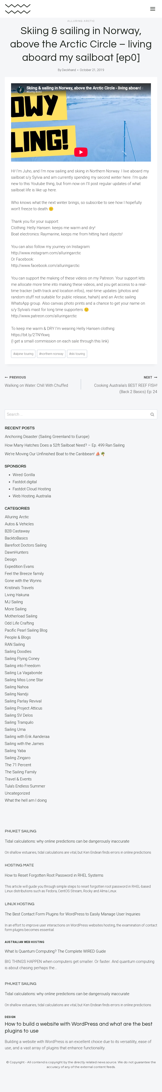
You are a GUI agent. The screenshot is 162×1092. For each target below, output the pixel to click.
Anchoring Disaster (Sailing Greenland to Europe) (47, 436)
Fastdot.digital (25, 481)
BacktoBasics (16, 538)
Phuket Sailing (20, 831)
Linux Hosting (19, 904)
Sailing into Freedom (22, 665)
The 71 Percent (18, 765)
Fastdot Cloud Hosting (32, 489)
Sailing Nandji (16, 694)
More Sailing (15, 609)
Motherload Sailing (21, 616)
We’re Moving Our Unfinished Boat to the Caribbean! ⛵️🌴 (55, 454)
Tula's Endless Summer (25, 786)
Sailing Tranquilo (19, 722)
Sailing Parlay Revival (23, 701)
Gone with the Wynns (23, 580)
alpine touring (23, 354)
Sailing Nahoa (17, 687)
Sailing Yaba (15, 750)
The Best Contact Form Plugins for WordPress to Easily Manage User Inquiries (72, 914)
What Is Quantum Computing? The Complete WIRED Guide (55, 951)
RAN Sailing (15, 644)
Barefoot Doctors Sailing (26, 545)
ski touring (77, 354)
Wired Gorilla (24, 474)
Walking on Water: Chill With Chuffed (36, 382)
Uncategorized (17, 793)
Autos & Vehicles (19, 524)
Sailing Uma (15, 729)
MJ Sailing (14, 602)
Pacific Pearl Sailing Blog (26, 630)
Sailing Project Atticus (23, 708)
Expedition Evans (19, 566)
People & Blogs (18, 637)
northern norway (51, 354)
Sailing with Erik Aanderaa (27, 736)
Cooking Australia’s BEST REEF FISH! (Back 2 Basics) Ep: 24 (125, 385)
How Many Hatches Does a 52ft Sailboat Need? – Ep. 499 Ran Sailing (65, 445)
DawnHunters (16, 552)
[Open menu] (152, 9)
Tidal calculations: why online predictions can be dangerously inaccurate (67, 841)
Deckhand (69, 70)
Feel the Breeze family (24, 573)
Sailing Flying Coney (22, 658)
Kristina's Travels (19, 587)
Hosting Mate (19, 865)
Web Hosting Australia (32, 496)
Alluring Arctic (81, 21)
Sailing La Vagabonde (23, 672)
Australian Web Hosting (24, 942)
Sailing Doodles (18, 651)
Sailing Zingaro (17, 757)
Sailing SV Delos (19, 715)
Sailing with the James (24, 743)
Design (11, 559)
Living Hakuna (17, 594)
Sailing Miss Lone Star (24, 679)
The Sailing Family (21, 772)
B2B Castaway (17, 531)
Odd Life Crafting (19, 623)
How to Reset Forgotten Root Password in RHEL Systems (54, 875)
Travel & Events (18, 779)
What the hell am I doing (26, 800)
